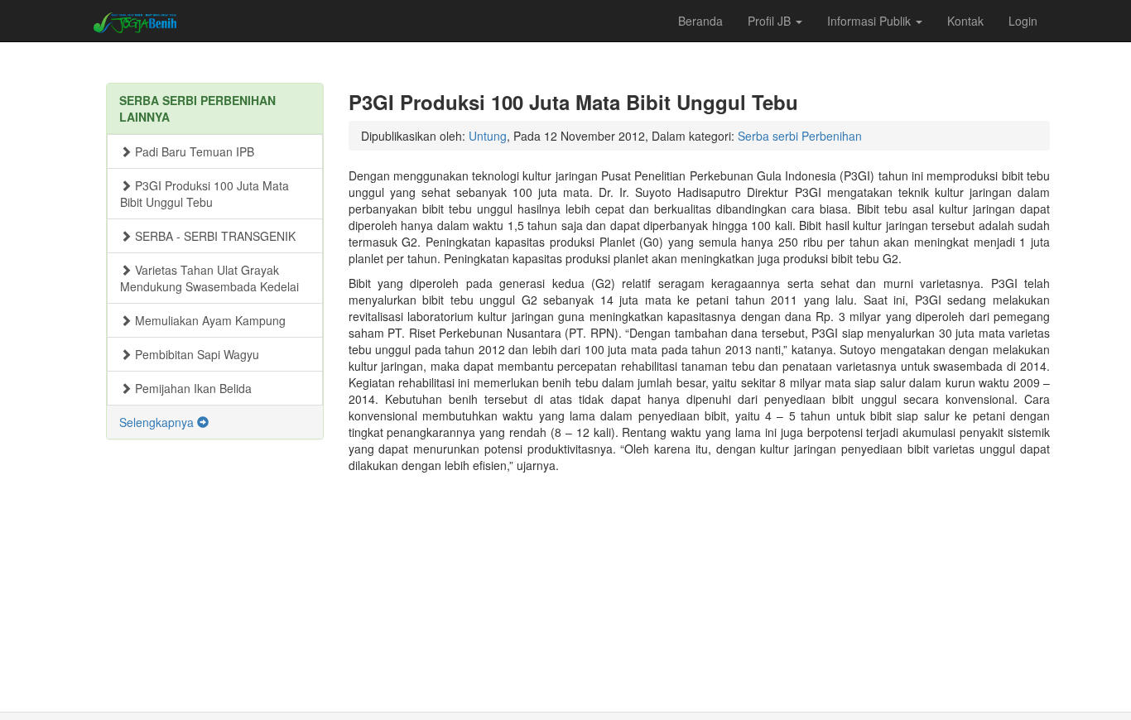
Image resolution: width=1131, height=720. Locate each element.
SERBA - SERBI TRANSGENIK (214, 236)
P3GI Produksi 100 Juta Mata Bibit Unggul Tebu (204, 193)
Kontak (965, 20)
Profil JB (771, 20)
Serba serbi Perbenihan (800, 135)
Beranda (700, 20)
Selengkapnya (158, 422)
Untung (488, 135)
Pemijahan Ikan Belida (192, 388)
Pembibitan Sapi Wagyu (195, 354)
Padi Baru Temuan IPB (193, 151)
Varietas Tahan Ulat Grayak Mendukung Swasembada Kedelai (209, 278)
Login (1022, 20)
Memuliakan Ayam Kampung (209, 320)
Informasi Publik (870, 20)
